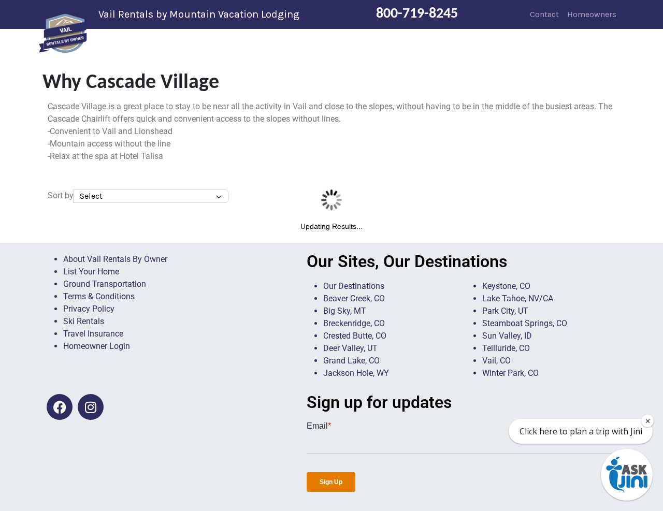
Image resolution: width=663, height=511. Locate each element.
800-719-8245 (417, 14)
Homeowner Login (96, 346)
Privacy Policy (88, 309)
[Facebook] (60, 407)
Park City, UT (505, 311)
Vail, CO (496, 361)
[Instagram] (91, 407)
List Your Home (91, 271)
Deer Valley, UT (350, 348)
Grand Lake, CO (351, 361)
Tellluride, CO (506, 348)
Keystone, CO (506, 286)
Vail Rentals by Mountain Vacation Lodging (198, 14)
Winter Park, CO (510, 373)
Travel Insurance (93, 334)
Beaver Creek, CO (354, 298)
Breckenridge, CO (354, 323)
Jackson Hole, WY (356, 373)
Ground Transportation (104, 284)
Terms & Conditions (99, 296)
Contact (544, 14)
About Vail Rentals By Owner (115, 259)
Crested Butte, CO (354, 336)
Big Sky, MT (344, 311)
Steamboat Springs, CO (524, 323)
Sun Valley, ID (507, 336)
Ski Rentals (83, 321)
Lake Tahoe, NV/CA (517, 298)
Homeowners (591, 14)
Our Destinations (353, 286)
